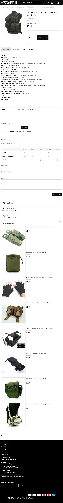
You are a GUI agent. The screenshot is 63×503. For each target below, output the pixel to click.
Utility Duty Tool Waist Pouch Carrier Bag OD (36, 378)
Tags (24, 49)
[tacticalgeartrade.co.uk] (10, 2)
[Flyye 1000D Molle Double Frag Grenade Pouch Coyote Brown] (14, 314)
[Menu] (2, 2)
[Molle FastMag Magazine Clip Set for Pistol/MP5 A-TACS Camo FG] (14, 238)
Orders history (4, 454)
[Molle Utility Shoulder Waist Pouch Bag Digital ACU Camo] (14, 415)
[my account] (52, 3)
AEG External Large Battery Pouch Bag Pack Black (37, 353)
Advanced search (5, 457)
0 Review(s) (37, 20)
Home (2, 7)
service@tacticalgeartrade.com (10, 464)
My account (4, 452)
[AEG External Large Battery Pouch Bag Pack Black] (14, 364)
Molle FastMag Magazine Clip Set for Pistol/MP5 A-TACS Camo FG (41, 227)
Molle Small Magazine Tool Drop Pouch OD (36, 252)
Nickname (3, 165)
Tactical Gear (10, 7)
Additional (16, 49)
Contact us (4, 449)
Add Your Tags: (6, 123)
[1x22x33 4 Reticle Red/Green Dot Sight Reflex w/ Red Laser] (14, 339)
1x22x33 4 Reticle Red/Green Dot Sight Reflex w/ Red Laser (40, 328)
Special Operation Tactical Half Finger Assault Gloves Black (40, 277)
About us (3, 446)
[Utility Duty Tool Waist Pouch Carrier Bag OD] (14, 389)
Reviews (31, 49)
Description (6, 49)
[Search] (42, 2)
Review (3, 178)
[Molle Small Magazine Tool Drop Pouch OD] (14, 263)
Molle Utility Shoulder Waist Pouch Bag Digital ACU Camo (39, 404)
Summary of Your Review (7, 171)
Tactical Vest (21, 7)
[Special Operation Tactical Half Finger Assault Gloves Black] (14, 288)
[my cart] (58, 2)
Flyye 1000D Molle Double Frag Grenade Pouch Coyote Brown (40, 303)
